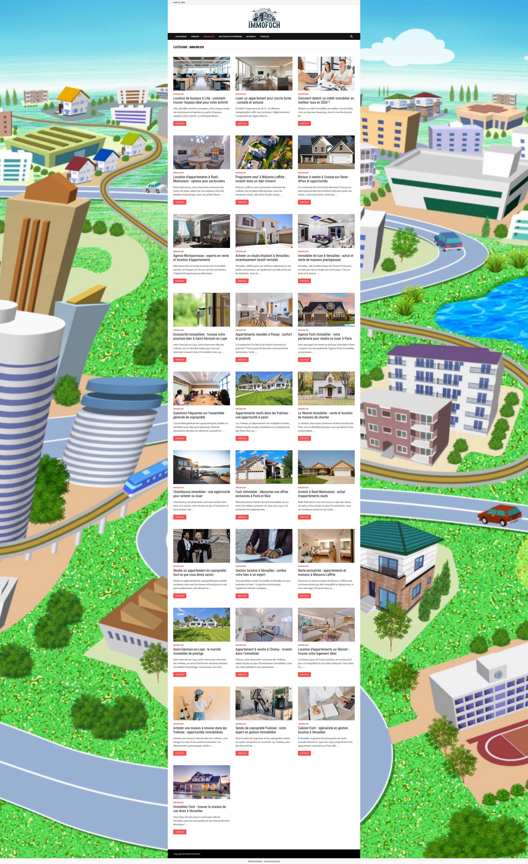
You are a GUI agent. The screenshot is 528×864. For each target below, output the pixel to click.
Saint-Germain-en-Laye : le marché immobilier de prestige (197, 651)
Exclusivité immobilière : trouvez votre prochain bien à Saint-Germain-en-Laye (200, 336)
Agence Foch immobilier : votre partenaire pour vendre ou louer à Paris (325, 336)
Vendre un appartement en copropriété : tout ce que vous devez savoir (200, 573)
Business (251, 36)
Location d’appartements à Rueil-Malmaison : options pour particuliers (199, 179)
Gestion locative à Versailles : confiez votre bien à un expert (261, 573)
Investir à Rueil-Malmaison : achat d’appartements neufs (321, 494)
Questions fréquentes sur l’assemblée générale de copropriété (198, 415)
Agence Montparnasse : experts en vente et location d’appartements (201, 258)
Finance (195, 36)
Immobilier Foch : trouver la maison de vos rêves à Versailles (199, 809)
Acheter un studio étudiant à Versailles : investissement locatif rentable (263, 258)
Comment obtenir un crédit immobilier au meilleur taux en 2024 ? (326, 100)
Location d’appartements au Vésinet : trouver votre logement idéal (323, 651)
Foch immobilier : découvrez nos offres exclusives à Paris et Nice (262, 494)
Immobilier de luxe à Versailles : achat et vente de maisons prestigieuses (325, 258)
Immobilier (209, 36)
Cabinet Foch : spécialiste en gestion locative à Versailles (323, 730)
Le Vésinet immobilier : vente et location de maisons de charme (325, 415)
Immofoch (195, 853)
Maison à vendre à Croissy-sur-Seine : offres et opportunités (323, 179)
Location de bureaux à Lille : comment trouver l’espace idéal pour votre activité (200, 100)
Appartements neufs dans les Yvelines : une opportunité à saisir (263, 415)
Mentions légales (255, 861)
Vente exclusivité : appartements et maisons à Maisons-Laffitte (322, 573)
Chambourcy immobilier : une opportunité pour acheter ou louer (201, 494)
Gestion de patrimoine (230, 36)
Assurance (181, 36)
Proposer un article (272, 861)
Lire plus (179, 123)
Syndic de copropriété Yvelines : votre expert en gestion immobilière (261, 730)
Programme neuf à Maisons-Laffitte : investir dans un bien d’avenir (261, 179)
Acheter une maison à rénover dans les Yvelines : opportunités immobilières (200, 730)
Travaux (264, 36)
